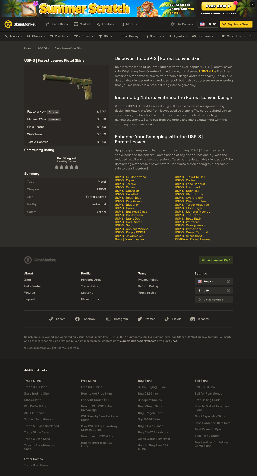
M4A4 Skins (32, 400)
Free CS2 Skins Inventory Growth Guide (99, 428)
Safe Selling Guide (208, 400)
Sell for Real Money (208, 394)
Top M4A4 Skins (149, 419)
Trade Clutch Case (37, 439)
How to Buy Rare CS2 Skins (153, 447)
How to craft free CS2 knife (96, 444)
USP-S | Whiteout (187, 222)
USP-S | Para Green (128, 201)
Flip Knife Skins (35, 406)
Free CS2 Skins (91, 387)
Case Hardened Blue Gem (212, 423)
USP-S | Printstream (129, 215)
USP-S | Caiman (126, 187)
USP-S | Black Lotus (189, 194)
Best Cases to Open (209, 429)
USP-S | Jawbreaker (129, 236)
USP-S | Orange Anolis (190, 225)
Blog (27, 280)
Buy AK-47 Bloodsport (154, 432)
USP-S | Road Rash (188, 219)
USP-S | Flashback (188, 187)
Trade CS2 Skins (35, 387)
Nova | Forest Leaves (129, 239)
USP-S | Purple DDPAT (130, 232)
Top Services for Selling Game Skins (211, 444)
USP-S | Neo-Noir (127, 194)
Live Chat (171, 341)
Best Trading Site (36, 394)
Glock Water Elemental (154, 439)
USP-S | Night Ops (127, 219)
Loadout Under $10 (95, 400)
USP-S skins (207, 71)
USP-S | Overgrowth (189, 198)
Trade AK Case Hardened (41, 426)
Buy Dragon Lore (150, 413)
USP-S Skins (43, 48)
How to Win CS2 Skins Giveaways (96, 408)
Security (87, 293)
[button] (218, 6)
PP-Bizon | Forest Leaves (192, 239)
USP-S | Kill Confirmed (130, 177)
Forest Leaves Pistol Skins (68, 48)
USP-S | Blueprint (127, 205)
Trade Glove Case (36, 432)
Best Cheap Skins (150, 406)
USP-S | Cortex (185, 180)
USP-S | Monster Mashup (192, 212)
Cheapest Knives (150, 400)
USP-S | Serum (125, 225)
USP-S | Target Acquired (192, 205)
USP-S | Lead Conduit (190, 184)
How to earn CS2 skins (97, 436)
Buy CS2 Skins (148, 394)
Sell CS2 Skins (205, 387)
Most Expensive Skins (210, 416)
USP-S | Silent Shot (188, 236)
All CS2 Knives (34, 413)
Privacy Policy (148, 280)
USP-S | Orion (124, 208)
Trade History (90, 286)
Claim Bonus (90, 299)
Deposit (29, 299)
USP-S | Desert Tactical (191, 232)
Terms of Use (147, 293)
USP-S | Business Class (131, 212)
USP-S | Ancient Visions (131, 229)
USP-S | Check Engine (190, 201)
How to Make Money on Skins (212, 408)
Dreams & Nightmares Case (39, 447)
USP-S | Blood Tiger (188, 208)
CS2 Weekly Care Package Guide (99, 418)
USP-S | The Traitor (188, 215)
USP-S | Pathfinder (188, 229)
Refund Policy (148, 286)
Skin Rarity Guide (207, 436)
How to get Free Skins (97, 394)
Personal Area (91, 280)
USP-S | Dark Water (128, 222)
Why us (29, 293)
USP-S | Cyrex (124, 180)
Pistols (27, 48)
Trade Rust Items (36, 465)
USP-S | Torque (125, 184)
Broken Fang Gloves (38, 419)
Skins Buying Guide (152, 387)
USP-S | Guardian (127, 191)
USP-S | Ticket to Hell (190, 177)
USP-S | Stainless (187, 191)
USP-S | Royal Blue (128, 198)
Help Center (32, 286)
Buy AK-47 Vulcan (150, 426)
